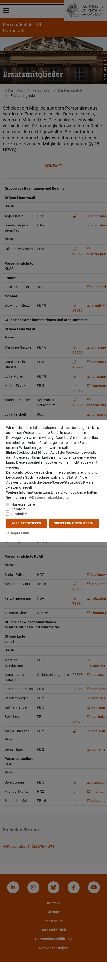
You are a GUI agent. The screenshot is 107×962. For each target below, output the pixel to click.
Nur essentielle (23, 504)
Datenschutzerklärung (50, 497)
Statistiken (20, 514)
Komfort (18, 509)
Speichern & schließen (73, 523)
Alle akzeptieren (26, 523)
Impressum (20, 533)
